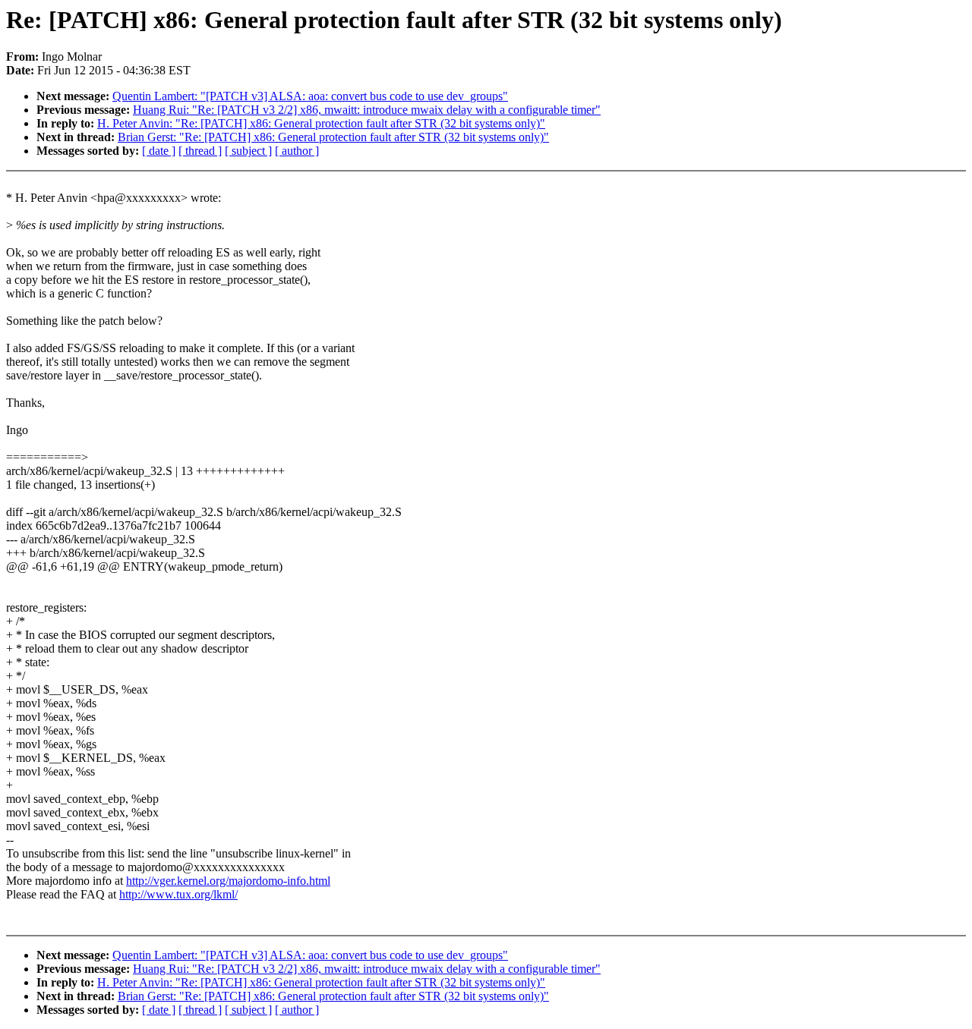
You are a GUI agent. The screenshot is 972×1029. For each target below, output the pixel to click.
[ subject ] (248, 150)
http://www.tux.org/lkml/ (178, 894)
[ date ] (158, 150)
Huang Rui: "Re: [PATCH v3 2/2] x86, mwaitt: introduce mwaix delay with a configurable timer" (367, 109)
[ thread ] (200, 150)
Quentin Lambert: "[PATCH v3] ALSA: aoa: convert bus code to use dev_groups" (310, 96)
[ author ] (297, 150)
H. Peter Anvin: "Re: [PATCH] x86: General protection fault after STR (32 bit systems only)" (321, 123)
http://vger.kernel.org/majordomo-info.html (228, 880)
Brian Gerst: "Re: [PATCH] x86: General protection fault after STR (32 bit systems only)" (333, 137)
